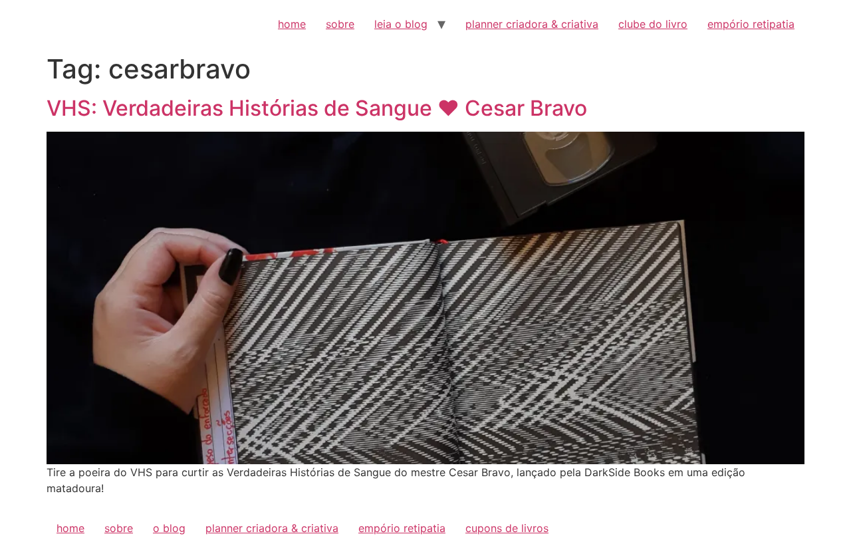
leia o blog (400, 24)
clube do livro (652, 24)
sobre (340, 24)
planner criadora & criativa (531, 24)
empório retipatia (750, 24)
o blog (169, 528)
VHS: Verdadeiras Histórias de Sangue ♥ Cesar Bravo (317, 108)
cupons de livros (506, 528)
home (292, 24)
